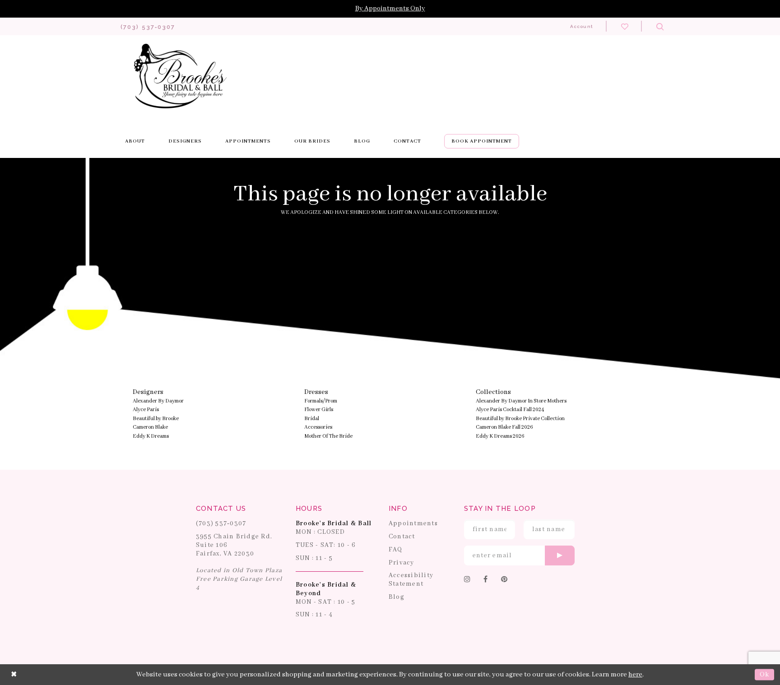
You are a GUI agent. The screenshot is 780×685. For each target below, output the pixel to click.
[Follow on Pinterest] (504, 580)
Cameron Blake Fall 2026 (504, 427)
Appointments (413, 523)
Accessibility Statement (411, 579)
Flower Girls (318, 409)
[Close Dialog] (14, 674)
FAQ (396, 550)
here (635, 674)
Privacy (401, 563)
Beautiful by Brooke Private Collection (520, 418)
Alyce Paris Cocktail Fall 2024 (510, 409)
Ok (764, 674)
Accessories (318, 427)
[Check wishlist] (625, 26)
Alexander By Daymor (158, 401)
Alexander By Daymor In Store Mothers (521, 401)
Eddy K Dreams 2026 (500, 436)
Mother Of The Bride (328, 436)
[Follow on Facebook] (486, 580)
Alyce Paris (146, 409)
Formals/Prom (320, 401)
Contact (402, 536)
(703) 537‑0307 (221, 523)
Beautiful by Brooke (156, 418)
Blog (396, 597)
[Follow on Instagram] (467, 580)
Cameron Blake (150, 427)
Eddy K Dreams (151, 436)
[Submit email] (560, 555)
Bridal (311, 418)
